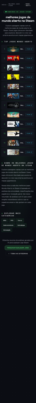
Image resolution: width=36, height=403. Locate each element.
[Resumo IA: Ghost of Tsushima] (18, 133)
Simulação (6, 230)
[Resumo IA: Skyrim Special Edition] (18, 105)
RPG (4, 220)
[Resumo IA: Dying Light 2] (18, 124)
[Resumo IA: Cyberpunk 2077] (18, 77)
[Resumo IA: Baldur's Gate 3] (18, 96)
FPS (12, 220)
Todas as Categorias (19, 253)
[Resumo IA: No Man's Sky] (18, 115)
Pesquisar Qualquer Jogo (18, 248)
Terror (20, 220)
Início (4, 4)
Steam (28, 49)
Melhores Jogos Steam (14, 4)
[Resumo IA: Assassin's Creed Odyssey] (18, 152)
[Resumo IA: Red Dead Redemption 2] (18, 58)
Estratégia (21, 225)
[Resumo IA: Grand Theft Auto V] (18, 87)
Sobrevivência (8, 225)
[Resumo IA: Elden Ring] (18, 49)
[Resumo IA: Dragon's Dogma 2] (18, 143)
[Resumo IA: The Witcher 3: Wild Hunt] (18, 68)
